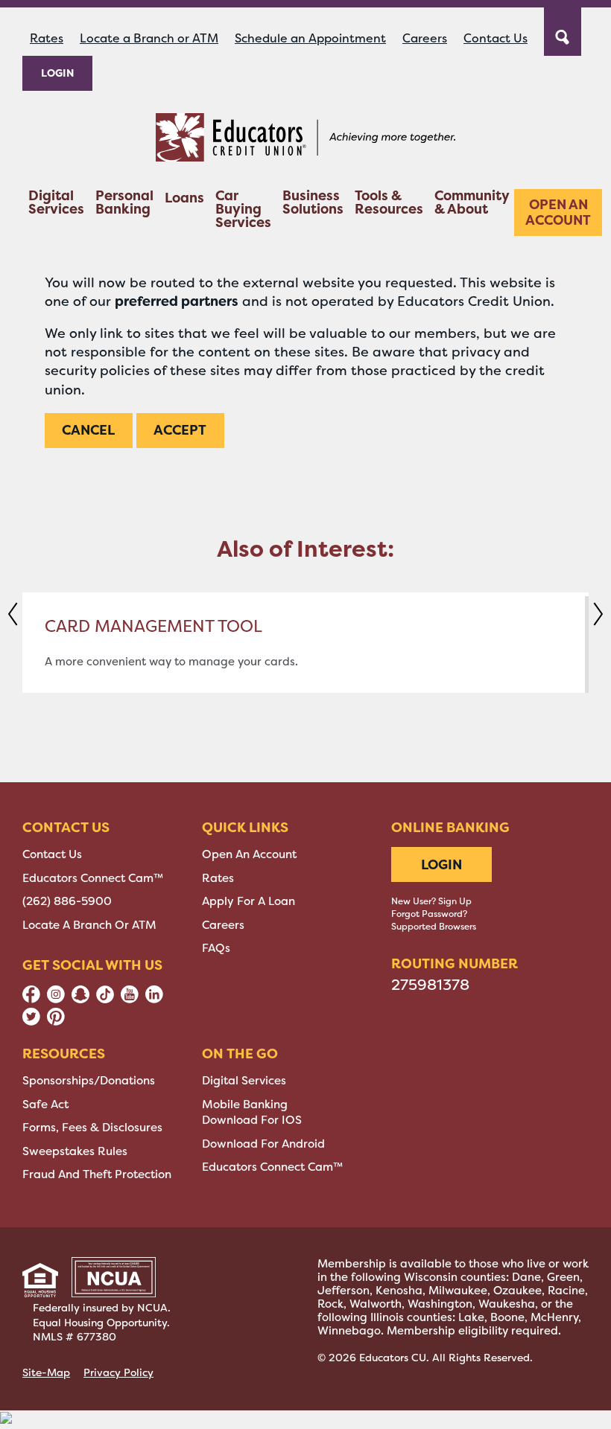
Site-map (46, 1372)
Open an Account (558, 212)
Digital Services (56, 203)
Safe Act (45, 1104)
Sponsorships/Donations (88, 1080)
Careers (424, 38)
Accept (179, 430)
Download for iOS (252, 1120)
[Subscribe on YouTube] (130, 999)
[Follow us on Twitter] (31, 1021)
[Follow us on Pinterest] (56, 1021)
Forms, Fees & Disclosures (92, 1127)
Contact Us (495, 38)
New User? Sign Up (431, 901)
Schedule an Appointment (310, 38)
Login (57, 72)
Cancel (88, 430)
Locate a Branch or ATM (149, 38)
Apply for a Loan (248, 901)
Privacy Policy (118, 1372)
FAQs (216, 948)
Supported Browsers (433, 926)
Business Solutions (313, 203)
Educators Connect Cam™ (92, 878)
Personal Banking (124, 203)
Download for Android (263, 1144)
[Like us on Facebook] (31, 999)
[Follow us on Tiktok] (105, 999)
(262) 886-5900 (67, 901)
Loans (184, 199)
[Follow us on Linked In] (154, 999)
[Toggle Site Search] (562, 30)
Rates (46, 38)
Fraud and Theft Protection (96, 1174)
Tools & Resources (389, 203)
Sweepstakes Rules (74, 1151)
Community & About (471, 203)
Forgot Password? (429, 913)
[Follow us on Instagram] (56, 999)
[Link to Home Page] (305, 140)
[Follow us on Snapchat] (80, 999)
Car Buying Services (243, 210)
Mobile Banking (245, 1104)
